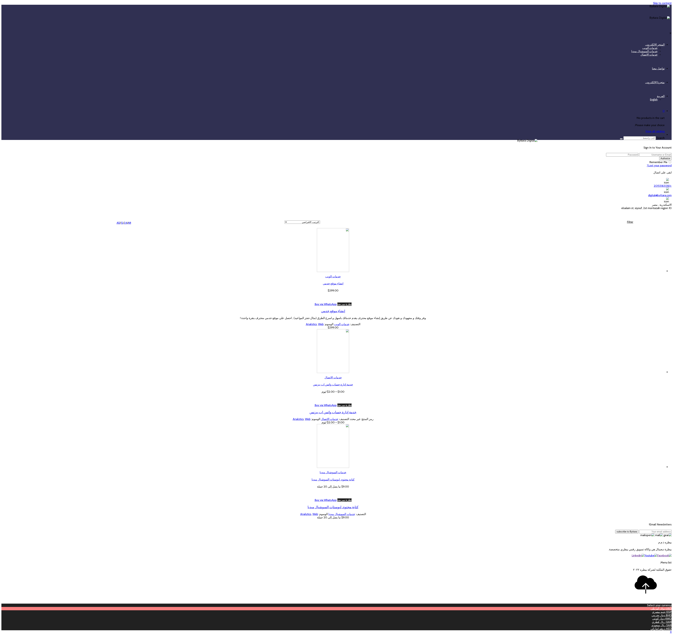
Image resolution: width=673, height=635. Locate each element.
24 (125, 222)
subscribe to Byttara (627, 531)
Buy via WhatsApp (326, 304)
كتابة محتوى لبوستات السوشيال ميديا (333, 479)
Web (321, 324)
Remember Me (658, 162)
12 (122, 222)
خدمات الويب (650, 48)
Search (661, 138)
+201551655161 (663, 185)
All (118, 222)
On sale (623, 225)
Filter (630, 222)
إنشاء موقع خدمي (333, 283)
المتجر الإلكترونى (655, 44)
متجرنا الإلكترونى (655, 82)
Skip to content (662, 3)
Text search (626, 228)
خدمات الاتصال (649, 54)
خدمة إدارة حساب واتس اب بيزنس (333, 384)
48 (129, 222)
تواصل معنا (658, 68)
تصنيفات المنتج (624, 243)
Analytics (311, 324)
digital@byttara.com (660, 195)
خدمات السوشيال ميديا (644, 51)
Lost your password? (659, 165)
